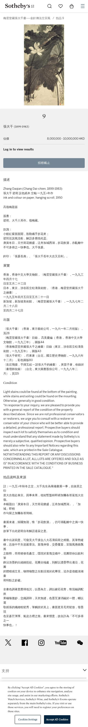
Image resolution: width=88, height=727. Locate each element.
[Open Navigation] (83, 6)
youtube (61, 642)
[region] (44, 704)
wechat (80, 643)
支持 (5, 671)
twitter (8, 642)
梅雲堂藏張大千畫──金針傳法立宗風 (26, 18)
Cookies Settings (27, 719)
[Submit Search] (49, 6)
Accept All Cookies (57, 719)
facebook (25, 643)
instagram (41, 643)
